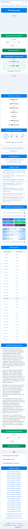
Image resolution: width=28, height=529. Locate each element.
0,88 (17, 301)
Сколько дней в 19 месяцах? (14, 486)
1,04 (17, 313)
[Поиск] (23, 2)
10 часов (6, 269)
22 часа (6, 304)
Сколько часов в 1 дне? (15, 162)
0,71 (17, 289)
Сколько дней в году (7, 170)
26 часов (6, 315)
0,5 (17, 275)
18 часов (6, 292)
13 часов (6, 278)
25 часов (6, 313)
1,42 (17, 339)
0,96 (17, 307)
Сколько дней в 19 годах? (14, 490)
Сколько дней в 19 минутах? (14, 484)
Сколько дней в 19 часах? (14, 482)
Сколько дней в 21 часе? (14, 500)
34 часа (6, 339)
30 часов (6, 327)
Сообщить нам (13, 150)
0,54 (17, 278)
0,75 (17, 292)
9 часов (6, 266)
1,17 (17, 321)
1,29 (17, 330)
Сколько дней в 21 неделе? (14, 507)
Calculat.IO (8, 523)
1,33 (17, 333)
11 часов (6, 272)
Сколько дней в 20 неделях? (14, 496)
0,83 (17, 298)
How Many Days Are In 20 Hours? (14, 513)
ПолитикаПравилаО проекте (10, 525)
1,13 (17, 318)
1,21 (17, 324)
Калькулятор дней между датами (10, 197)
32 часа (6, 333)
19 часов (6, 295)
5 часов (6, 254)
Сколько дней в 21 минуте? (14, 503)
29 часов (6, 324)
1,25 (17, 327)
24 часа (6, 310)
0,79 (17, 295)
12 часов (6, 275)
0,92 (17, 304)
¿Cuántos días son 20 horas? (14, 516)
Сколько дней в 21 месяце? (14, 505)
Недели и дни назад (7, 193)
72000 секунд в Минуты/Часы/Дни (15, 160)
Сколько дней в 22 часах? (14, 511)
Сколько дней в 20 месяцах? (14, 494)
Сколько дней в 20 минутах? (14, 492)
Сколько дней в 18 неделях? (14, 478)
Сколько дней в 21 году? (14, 509)
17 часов (6, 289)
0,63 (17, 283)
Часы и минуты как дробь (9, 179)
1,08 (17, 315)
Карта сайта (19, 523)
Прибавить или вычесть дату (9, 188)
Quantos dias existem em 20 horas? (14, 518)
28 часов (6, 321)
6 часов (6, 257)
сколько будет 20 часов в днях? (14, 365)
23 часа (6, 307)
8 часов (6, 263)
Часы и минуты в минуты (8, 175)
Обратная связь (21, 525)
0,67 (17, 286)
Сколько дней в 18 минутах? (14, 473)
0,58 (17, 280)
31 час (5, 330)
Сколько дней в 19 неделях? (14, 488)
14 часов (6, 280)
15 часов (6, 283)
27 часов (6, 318)
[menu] (26, 2)
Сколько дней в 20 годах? (14, 498)
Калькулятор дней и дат (8, 183)
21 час (5, 301)
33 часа (6, 336)
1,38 (17, 336)
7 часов (6, 260)
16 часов (6, 286)
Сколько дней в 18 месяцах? (14, 476)
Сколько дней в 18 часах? (14, 471)
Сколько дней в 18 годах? (14, 480)
